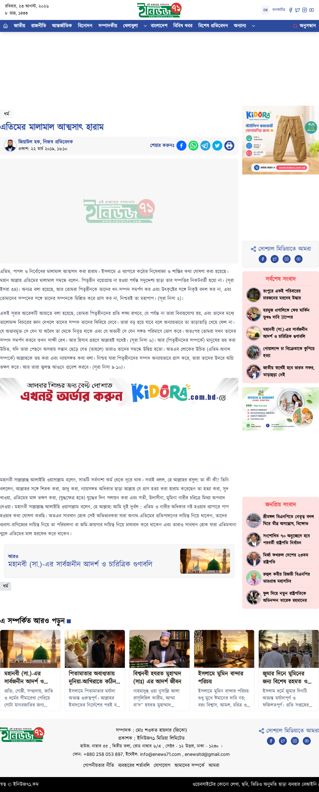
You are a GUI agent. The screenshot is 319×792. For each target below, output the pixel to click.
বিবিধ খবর (182, 25)
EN (265, 10)
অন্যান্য (240, 25)
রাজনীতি (38, 25)
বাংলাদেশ (159, 25)
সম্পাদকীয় (107, 25)
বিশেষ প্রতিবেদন (213, 25)
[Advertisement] (149, 67)
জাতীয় (19, 25)
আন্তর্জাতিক (62, 25)
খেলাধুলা (130, 25)
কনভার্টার (278, 10)
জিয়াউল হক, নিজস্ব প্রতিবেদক (45, 142)
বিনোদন (85, 25)
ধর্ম (6, 114)
